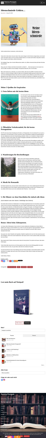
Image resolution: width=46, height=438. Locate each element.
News (2, 425)
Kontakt (29, 391)
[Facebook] (4, 261)
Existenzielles (23, 391)
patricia (4, 13)
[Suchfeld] (44, 2)
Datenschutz (41, 391)
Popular (12, 335)
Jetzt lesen (27, 322)
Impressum (34, 391)
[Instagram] (2, 261)
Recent (34, 335)
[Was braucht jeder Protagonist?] (4, 347)
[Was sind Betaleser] (4, 341)
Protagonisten (4, 429)
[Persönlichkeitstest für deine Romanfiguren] (4, 363)
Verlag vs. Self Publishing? (12, 349)
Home (2, 391)
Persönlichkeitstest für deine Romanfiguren (16, 360)
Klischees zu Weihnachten (12, 354)
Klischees (3, 423)
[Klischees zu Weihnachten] (4, 357)
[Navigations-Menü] (41, 3)
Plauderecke (3, 427)
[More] (17, 261)
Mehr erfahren (19, 322)
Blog (17, 391)
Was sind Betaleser (10, 338)
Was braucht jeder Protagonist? (13, 344)
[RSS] (15, 261)
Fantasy (13, 391)
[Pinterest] (10, 261)
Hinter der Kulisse (5, 421)
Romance (7, 391)
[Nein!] (44, 434)
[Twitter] (12, 261)
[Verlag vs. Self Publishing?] (4, 352)
